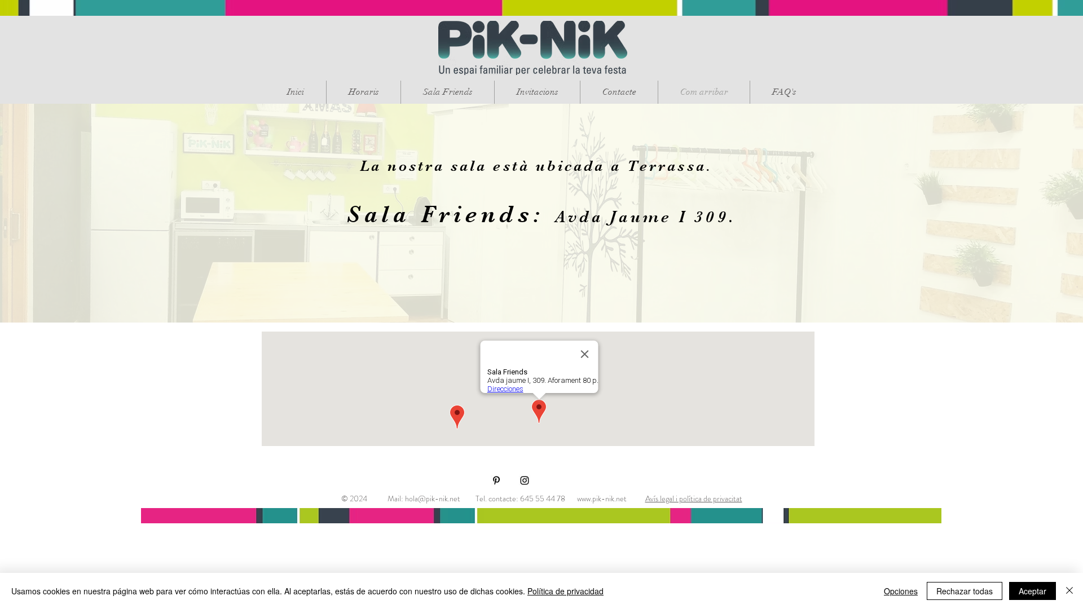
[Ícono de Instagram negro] (524, 480)
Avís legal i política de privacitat (693, 498)
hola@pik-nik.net (432, 498)
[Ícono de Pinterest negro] (496, 480)
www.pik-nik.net (602, 498)
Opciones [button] (901, 591)
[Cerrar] (1069, 591)
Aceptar (1032, 591)
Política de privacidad (565, 591)
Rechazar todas (964, 591)
